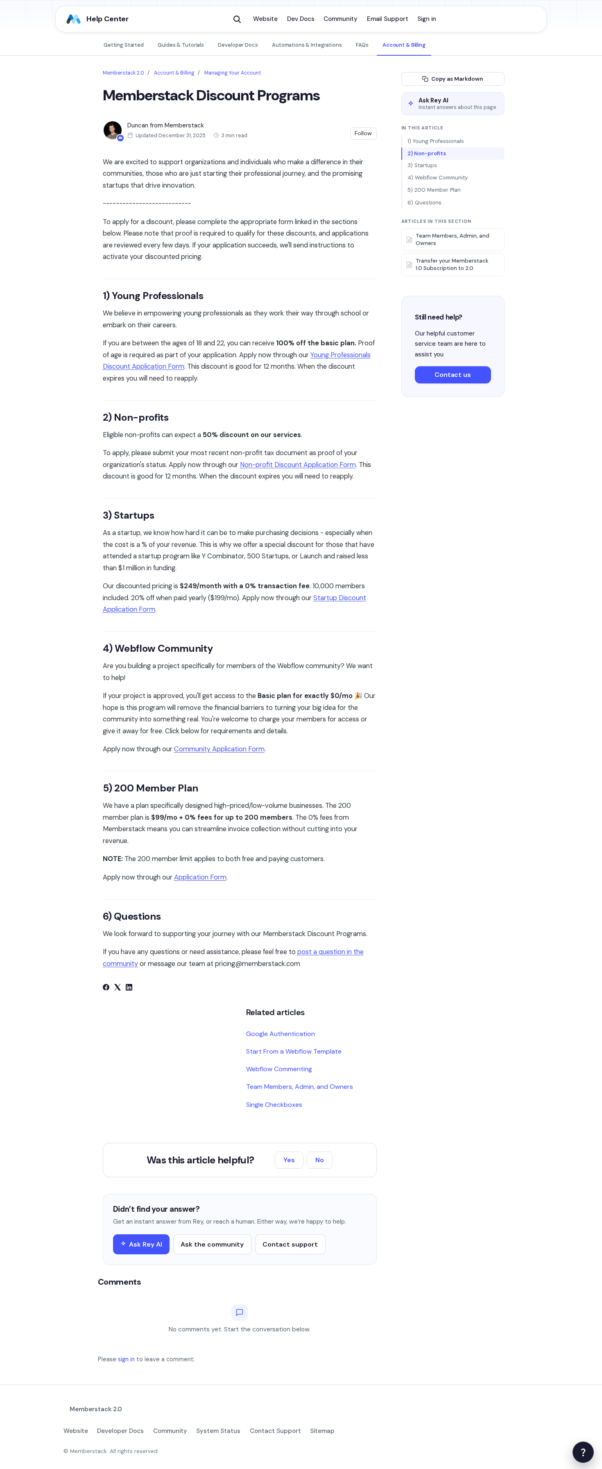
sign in (126, 1359)
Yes (289, 1160)
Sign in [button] (426, 19)
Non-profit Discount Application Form (298, 464)
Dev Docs (301, 19)
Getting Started (124, 44)
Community (341, 19)
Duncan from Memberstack (165, 125)
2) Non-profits (426, 153)
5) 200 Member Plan (434, 190)
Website (265, 19)
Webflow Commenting (279, 1069)
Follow (363, 133)
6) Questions (424, 202)
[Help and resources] (583, 1452)
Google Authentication (280, 1033)
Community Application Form (219, 749)
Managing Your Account (232, 73)
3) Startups (422, 165)
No (319, 1160)
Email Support (387, 19)
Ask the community (212, 1244)
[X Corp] (117, 988)
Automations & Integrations (307, 44)
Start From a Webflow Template (294, 1051)
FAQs (362, 44)
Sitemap (322, 1431)
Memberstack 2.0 (123, 73)
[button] (237, 19)
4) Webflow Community (437, 178)
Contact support (290, 1244)
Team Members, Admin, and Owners (299, 1086)
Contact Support (275, 1431)
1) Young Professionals (435, 141)
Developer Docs (238, 44)
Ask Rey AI (145, 1244)
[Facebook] (106, 988)
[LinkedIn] (129, 988)
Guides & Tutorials (181, 44)
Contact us (453, 375)
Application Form (200, 877)
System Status (218, 1431)
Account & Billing (403, 44)
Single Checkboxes (274, 1104)
